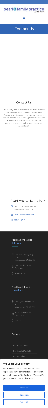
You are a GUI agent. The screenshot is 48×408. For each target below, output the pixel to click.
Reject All (24, 402)
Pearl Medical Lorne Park (24, 214)
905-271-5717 (19, 220)
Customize (24, 395)
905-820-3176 (20, 273)
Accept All (24, 387)
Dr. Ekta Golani (19, 356)
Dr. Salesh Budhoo (20, 345)
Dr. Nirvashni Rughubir (22, 351)
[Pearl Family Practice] (24, 9)
